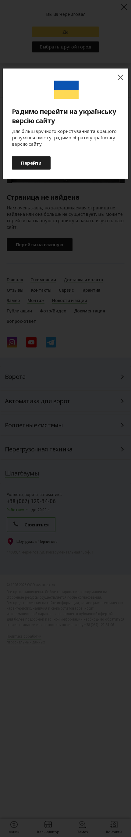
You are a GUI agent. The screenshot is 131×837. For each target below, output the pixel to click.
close (120, 78)
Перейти (31, 163)
